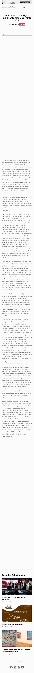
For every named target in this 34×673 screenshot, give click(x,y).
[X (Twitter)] (15, 667)
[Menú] (31, 7)
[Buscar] (27, 7)
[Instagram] (19, 667)
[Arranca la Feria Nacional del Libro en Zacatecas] (17, 586)
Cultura (22, 24)
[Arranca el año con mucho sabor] (17, 613)
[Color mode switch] (24, 7)
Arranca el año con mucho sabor (12, 624)
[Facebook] (11, 667)
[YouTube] (22, 667)
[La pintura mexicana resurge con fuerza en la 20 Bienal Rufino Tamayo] (17, 638)
